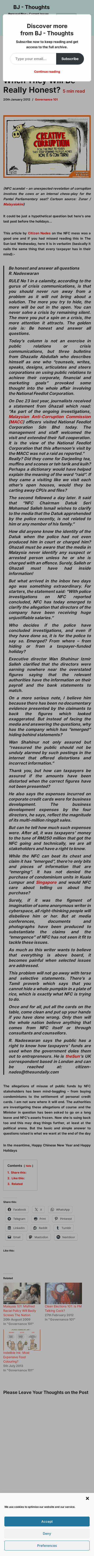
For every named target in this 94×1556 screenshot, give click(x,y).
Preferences (47, 1546)
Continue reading (47, 71)
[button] (87, 1498)
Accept (47, 1521)
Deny (47, 1533)
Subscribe (70, 59)
